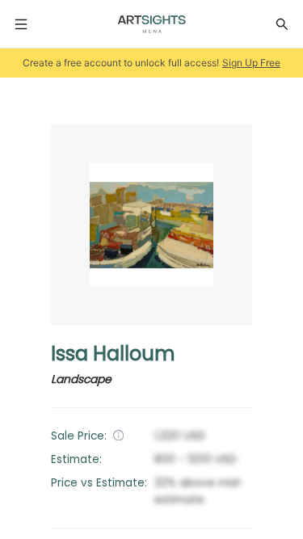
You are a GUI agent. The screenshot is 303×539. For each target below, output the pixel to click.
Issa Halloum (113, 353)
